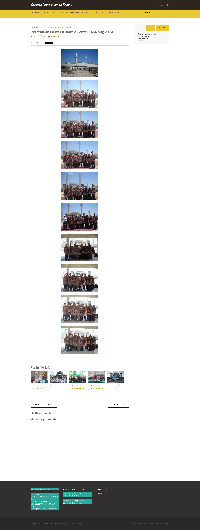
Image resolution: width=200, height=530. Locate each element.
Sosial (99, 493)
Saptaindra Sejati (62, 27)
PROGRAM (74, 13)
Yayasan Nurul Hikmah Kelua (51, 5)
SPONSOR (86, 13)
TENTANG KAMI (48, 13)
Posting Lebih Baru (43, 405)
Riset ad (35, 36)
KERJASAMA (98, 13)
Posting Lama (118, 405)
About (140, 27)
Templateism (76, 523)
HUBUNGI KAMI (113, 13)
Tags (150, 28)
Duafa (49, 27)
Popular (162, 28)
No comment (54, 36)
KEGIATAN (62, 13)
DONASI (35, 13)
